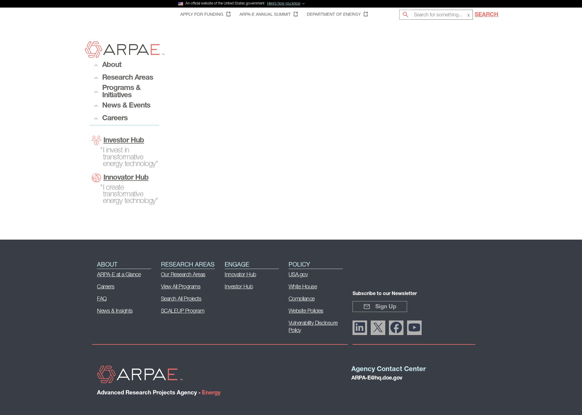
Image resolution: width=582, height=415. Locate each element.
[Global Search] (405, 15)
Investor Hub (123, 140)
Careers (106, 287)
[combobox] (442, 15)
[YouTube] (414, 327)
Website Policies (306, 311)
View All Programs (181, 287)
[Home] (125, 56)
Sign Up (385, 307)
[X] (378, 327)
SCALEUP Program (183, 311)
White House (303, 287)
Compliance (302, 299)
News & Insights (115, 311)
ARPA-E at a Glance (119, 275)
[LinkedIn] (360, 327)
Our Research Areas (183, 275)
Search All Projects (181, 299)
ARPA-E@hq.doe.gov (376, 378)
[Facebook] (396, 327)
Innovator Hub (126, 177)
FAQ (102, 299)
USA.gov (298, 275)
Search (486, 15)
